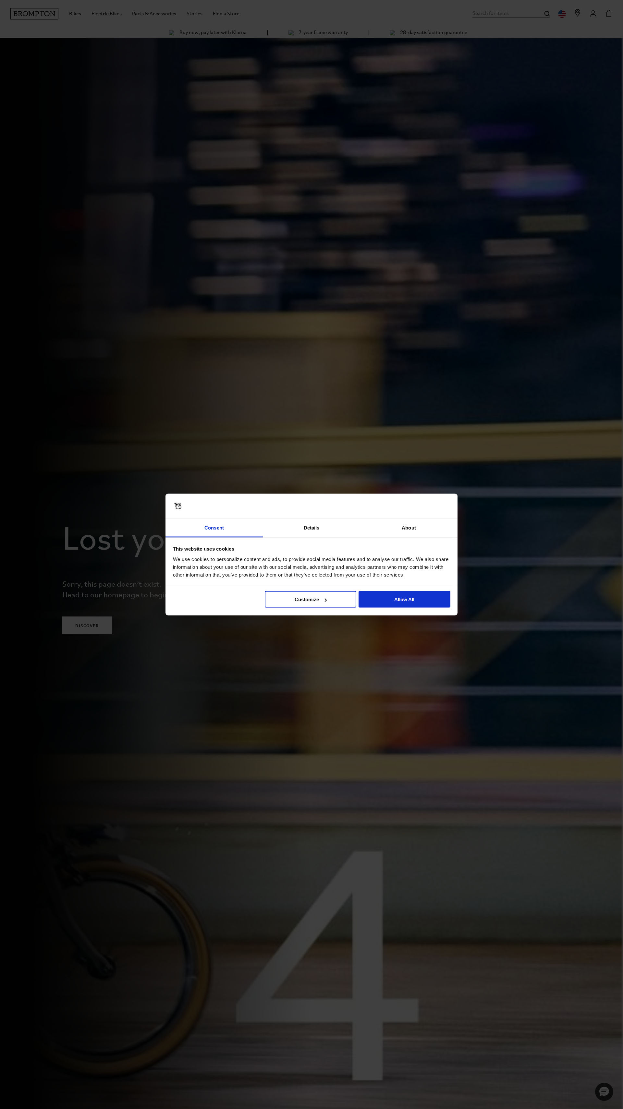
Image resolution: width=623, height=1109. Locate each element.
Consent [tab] (214, 527)
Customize (307, 599)
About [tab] (409, 527)
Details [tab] (312, 527)
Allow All (404, 599)
